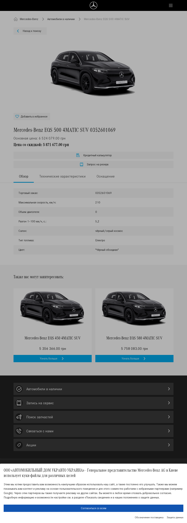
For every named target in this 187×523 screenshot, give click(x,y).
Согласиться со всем (93, 508)
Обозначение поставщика (149, 517)
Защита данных (175, 517)
